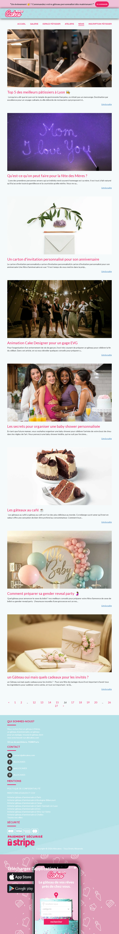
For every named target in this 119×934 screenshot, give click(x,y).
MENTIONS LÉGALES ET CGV (21, 793)
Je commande (102, 4)
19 (88, 702)
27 (56, 705)
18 (80, 702)
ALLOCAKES (19, 762)
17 (72, 702)
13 (41, 702)
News (81, 24)
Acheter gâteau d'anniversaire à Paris (24, 797)
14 (49, 702)
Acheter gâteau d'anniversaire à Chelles (25, 814)
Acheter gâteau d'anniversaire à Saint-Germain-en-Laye (32, 806)
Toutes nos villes (15, 817)
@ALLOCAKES (20, 768)
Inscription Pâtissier (100, 24)
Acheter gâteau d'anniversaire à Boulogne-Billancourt (31, 800)
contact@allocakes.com (24, 755)
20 (95, 702)
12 (34, 702)
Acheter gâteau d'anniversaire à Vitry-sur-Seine (29, 811)
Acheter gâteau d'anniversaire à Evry (23, 809)
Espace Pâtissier (52, 24)
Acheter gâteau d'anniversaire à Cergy (24, 803)
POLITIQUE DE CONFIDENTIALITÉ (23, 788)
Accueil (21, 24)
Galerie (34, 24)
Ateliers (69, 24)
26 (109, 702)
